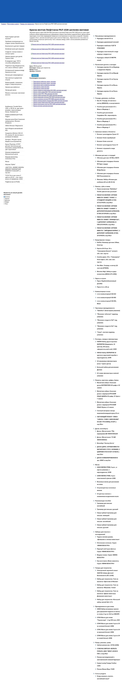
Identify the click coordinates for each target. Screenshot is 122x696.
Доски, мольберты (101, 428)
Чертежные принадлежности (105, 308)
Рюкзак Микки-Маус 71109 (105, 669)
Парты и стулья (100, 278)
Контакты (44, 689)
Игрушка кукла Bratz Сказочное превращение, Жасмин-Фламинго (15, 121)
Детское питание (15, 689)
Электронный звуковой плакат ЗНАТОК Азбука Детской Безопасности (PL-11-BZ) (107, 573)
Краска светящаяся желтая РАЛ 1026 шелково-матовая (49, 104)
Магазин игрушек (88, 688)
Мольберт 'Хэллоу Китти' (105, 443)
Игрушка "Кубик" (10, 164)
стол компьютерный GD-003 (106, 297)
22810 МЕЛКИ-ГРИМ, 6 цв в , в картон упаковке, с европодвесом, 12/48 (107, 469)
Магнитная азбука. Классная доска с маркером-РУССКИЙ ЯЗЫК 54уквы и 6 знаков (106, 404)
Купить (35, 75)
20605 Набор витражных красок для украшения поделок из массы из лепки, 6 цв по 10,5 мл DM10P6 (108, 611)
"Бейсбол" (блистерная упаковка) (108, 310)
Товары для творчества (103, 568)
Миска (7, 161)
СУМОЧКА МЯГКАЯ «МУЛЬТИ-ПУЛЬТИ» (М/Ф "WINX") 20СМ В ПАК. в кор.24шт (107, 651)
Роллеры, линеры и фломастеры (106, 339)
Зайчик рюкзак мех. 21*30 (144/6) (108, 645)
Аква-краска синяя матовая (41, 88)
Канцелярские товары (102, 240)
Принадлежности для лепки (104, 606)
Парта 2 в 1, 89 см (103, 287)
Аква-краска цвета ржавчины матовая (44, 85)
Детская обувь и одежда (35, 688)
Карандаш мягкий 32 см (105, 38)
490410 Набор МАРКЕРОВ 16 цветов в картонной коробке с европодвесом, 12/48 (107, 355)
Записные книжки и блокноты (105, 131)
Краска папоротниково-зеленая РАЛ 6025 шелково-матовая (50, 100)
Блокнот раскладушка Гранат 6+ (108, 134)
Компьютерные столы (102, 291)
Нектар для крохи (10, 90)
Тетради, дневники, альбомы (105, 98)
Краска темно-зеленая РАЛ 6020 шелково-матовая (48, 95)
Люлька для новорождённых (14, 75)
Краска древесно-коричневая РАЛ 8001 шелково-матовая (50, 90)
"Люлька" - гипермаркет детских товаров (42, 684)
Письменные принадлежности (105, 36)
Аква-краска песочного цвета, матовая (44, 83)
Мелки (97, 464)
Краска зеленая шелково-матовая (43, 106)
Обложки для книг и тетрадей (105, 155)
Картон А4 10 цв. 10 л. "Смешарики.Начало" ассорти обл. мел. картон (107, 251)
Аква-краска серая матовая (41, 86)
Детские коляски (24, 688)
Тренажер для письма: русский (107, 509)
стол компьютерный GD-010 (106, 294)
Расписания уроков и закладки (105, 64)
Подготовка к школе (25, 689)
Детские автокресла (115, 688)
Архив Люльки (51, 689)
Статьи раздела (100, 673)
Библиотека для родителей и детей (73, 688)
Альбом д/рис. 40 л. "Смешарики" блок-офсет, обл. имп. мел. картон (108, 259)
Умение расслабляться (12, 87)
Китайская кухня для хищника (14, 49)
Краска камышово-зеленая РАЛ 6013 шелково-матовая (49, 97)
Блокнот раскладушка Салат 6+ (107, 145)
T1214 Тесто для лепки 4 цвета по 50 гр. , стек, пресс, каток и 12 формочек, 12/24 (14, 177)
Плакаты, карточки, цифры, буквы (107, 380)
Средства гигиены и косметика (101, 688)
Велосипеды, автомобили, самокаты (53, 688)
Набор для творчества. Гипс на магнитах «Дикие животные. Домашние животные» (107, 593)
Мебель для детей (37, 689)
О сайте (12, 688)
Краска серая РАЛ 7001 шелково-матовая (45, 93)
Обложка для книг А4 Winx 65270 (108, 158)
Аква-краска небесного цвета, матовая (44, 81)
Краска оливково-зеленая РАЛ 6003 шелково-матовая (49, 99)
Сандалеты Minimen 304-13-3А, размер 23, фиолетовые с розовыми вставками (14, 134)
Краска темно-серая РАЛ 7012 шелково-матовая (47, 92)
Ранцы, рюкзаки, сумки (103, 642)
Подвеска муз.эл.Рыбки (12, 182)
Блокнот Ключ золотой (105, 141)
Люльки (17, 688)
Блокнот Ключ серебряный (106, 138)
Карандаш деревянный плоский (108, 42)
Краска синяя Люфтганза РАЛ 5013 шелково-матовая (48, 102)
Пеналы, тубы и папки (102, 186)
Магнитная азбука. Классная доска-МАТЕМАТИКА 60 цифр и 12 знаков (108, 385)
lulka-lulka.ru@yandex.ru (77, 684)
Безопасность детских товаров (14, 46)
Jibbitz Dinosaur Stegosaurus (14, 125)
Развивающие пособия (103, 501)
